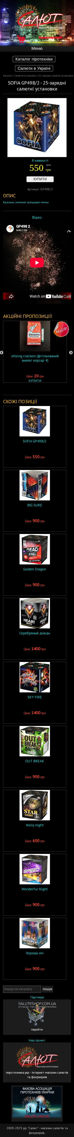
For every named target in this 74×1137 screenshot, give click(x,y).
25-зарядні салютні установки (55, 75)
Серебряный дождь (34, 633)
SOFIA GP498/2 (34, 441)
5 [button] (38, 389)
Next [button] (71, 353)
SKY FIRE (35, 697)
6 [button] (44, 389)
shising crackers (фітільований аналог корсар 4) (35, 358)
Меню (37, 48)
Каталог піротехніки (34, 59)
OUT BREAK (34, 761)
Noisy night (35, 825)
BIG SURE (34, 505)
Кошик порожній (44, 39)
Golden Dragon (34, 569)
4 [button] (32, 389)
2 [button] (19, 389)
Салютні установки (25, 75)
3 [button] (26, 389)
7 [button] (50, 389)
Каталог (7, 75)
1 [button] (13, 389)
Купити (40, 179)
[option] (35, 352)
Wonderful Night (35, 889)
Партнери (37, 997)
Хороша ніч (34, 953)
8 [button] (56, 389)
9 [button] (63, 389)
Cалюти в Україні (34, 68)
